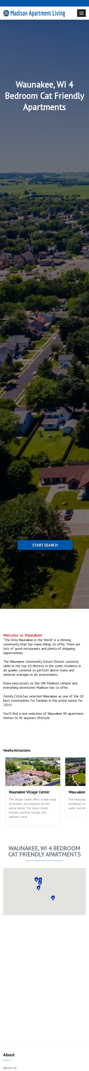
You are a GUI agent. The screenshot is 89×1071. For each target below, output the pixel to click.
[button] (40, 883)
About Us (10, 1068)
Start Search (45, 545)
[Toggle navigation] (81, 13)
